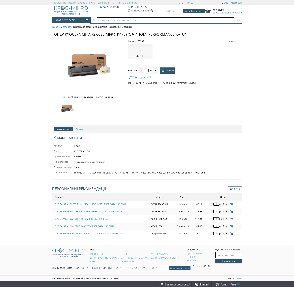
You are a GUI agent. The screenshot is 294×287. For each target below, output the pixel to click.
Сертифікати (103, 2)
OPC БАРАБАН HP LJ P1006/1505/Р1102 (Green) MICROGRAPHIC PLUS (90, 233)
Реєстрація (236, 2)
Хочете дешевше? (141, 77)
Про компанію (59, 2)
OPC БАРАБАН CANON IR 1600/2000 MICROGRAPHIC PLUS (84, 226)
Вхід (226, 2)
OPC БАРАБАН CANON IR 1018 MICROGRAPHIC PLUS (81, 218)
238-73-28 (139, 268)
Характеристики (63, 129)
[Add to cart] (231, 204)
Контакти (116, 2)
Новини (72, 2)
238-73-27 (123, 268)
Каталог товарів (64, 20)
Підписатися (228, 261)
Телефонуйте (64, 268)
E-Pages (239, 278)
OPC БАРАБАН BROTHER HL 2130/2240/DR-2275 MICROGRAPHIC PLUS (90, 204)
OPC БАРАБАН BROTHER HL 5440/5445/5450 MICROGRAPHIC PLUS (88, 211)
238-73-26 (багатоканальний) (94, 268)
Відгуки (80, 129)
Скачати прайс (130, 2)
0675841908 (111, 7)
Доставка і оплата (86, 2)
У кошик (169, 70)
